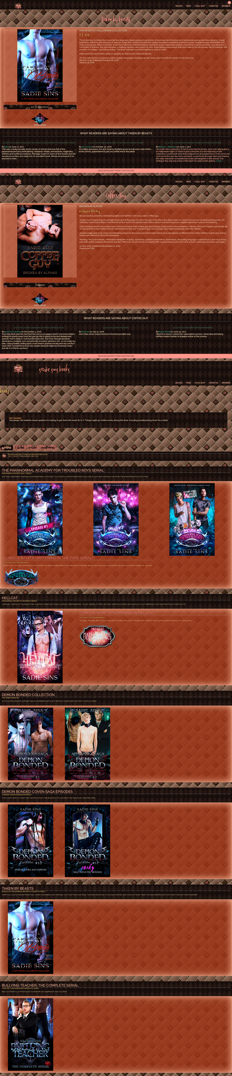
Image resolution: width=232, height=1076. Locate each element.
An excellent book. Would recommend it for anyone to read (47, 143)
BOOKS (178, 6)
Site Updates (15, 418)
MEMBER (226, 6)
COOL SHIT (200, 6)
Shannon (85, 331)
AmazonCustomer (12, 331)
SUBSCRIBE (40, 285)
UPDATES (213, 6)
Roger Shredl (164, 331)
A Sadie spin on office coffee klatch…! (46, 328)
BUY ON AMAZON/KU (40, 107)
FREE (188, 6)
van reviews (87, 147)
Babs (6, 147)
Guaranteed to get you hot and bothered (123, 143)
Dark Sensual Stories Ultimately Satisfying (201, 143)
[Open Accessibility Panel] (229, 2)
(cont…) (219, 161)
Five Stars (124, 328)
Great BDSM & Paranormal (201, 328)
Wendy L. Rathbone (167, 147)
